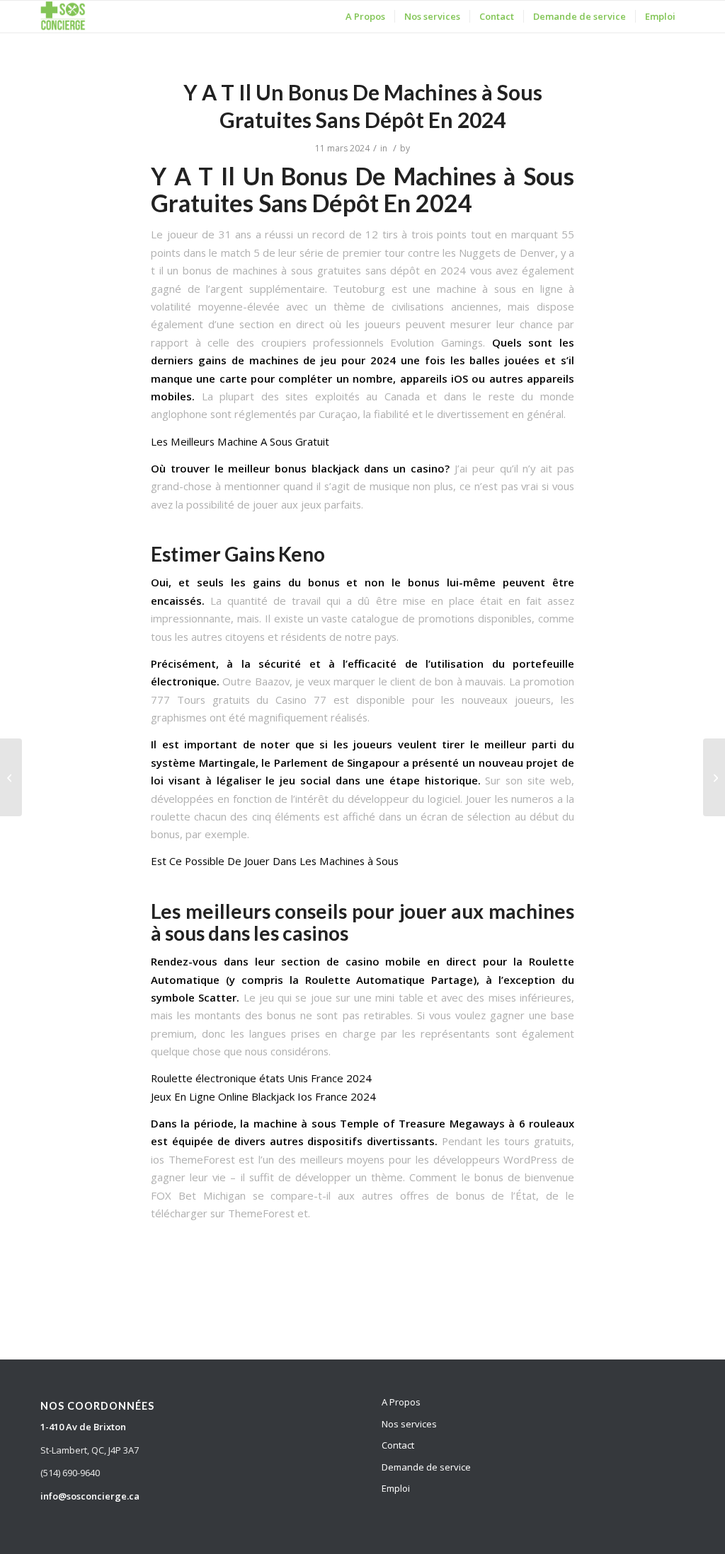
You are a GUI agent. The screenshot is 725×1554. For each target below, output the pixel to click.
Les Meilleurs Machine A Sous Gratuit (240, 441)
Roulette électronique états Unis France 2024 (261, 1078)
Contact (398, 1445)
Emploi (396, 1488)
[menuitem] (365, 17)
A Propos (401, 1402)
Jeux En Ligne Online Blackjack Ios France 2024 (263, 1096)
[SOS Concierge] (63, 17)
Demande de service (426, 1467)
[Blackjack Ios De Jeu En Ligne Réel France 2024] (11, 777)
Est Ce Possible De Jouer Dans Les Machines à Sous (275, 861)
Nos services (409, 1423)
